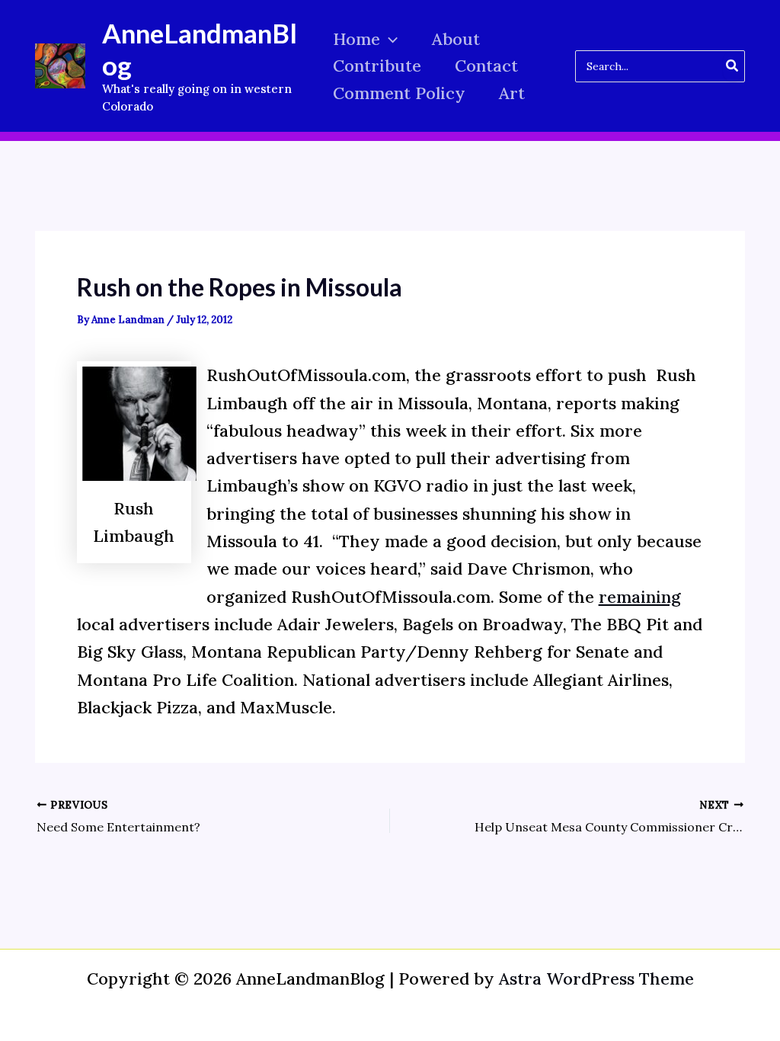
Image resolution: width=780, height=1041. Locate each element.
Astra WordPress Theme (596, 978)
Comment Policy (399, 93)
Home (356, 39)
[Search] (733, 66)
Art (512, 93)
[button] (389, 39)
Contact (486, 65)
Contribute (377, 65)
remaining (640, 596)
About (456, 39)
